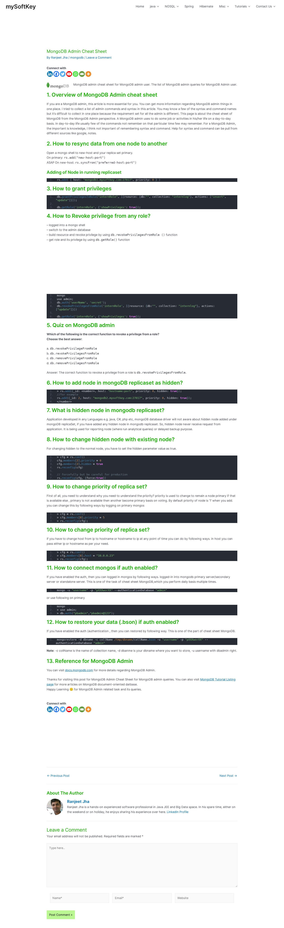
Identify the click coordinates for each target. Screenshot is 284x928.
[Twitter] (63, 74)
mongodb (77, 57)
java (152, 6)
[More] (88, 74)
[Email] (82, 74)
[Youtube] (69, 74)
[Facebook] (56, 74)
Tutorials (241, 6)
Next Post (228, 775)
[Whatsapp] (75, 74)
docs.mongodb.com (79, 670)
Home (140, 6)
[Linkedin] (50, 74)
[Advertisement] (142, 24)
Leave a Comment (99, 57)
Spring (189, 6)
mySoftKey (21, 6)
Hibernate (206, 6)
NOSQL (170, 6)
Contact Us (264, 6)
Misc (222, 6)
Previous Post (58, 775)
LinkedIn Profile (177, 812)
